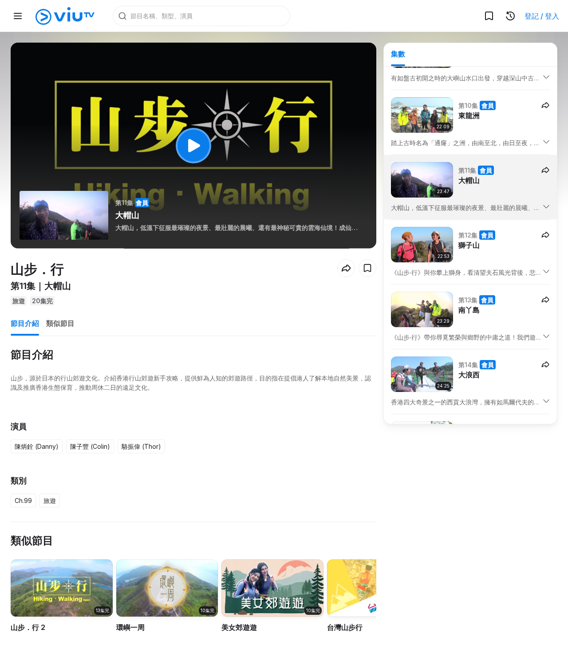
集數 (398, 53)
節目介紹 (25, 323)
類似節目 (60, 323)
